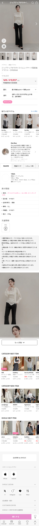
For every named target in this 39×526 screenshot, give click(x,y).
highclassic (27, 405)
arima (3, 437)
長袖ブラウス (12, 65)
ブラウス (4, 65)
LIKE (27, 524)
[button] (36, 24)
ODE (2, 372)
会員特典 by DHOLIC (19, 458)
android (14, 478)
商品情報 (6, 166)
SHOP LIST (11, 524)
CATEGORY (3, 524)
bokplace (15, 437)
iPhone (5, 478)
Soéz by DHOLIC (28, 372)
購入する (15, 517)
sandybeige (4, 405)
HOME (19, 524)
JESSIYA (15, 405)
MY (35, 524)
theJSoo (3, 130)
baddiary (15, 372)
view (34, 152)
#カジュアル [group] (7, 102)
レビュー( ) (30, 166)
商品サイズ (17, 166)
